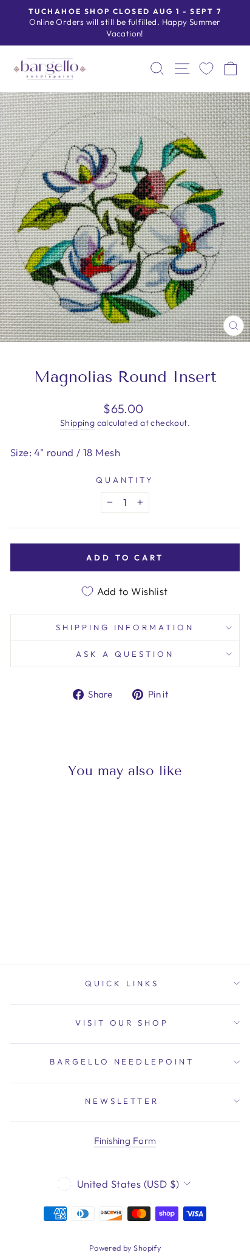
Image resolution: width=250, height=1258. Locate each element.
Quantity (125, 480)
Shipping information (125, 627)
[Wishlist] (206, 69)
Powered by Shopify (125, 1248)
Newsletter (122, 1101)
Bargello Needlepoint (122, 1061)
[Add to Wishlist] (24, 811)
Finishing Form (125, 1140)
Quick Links (122, 983)
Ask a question (125, 654)
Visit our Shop (122, 1023)
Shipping (77, 422)
